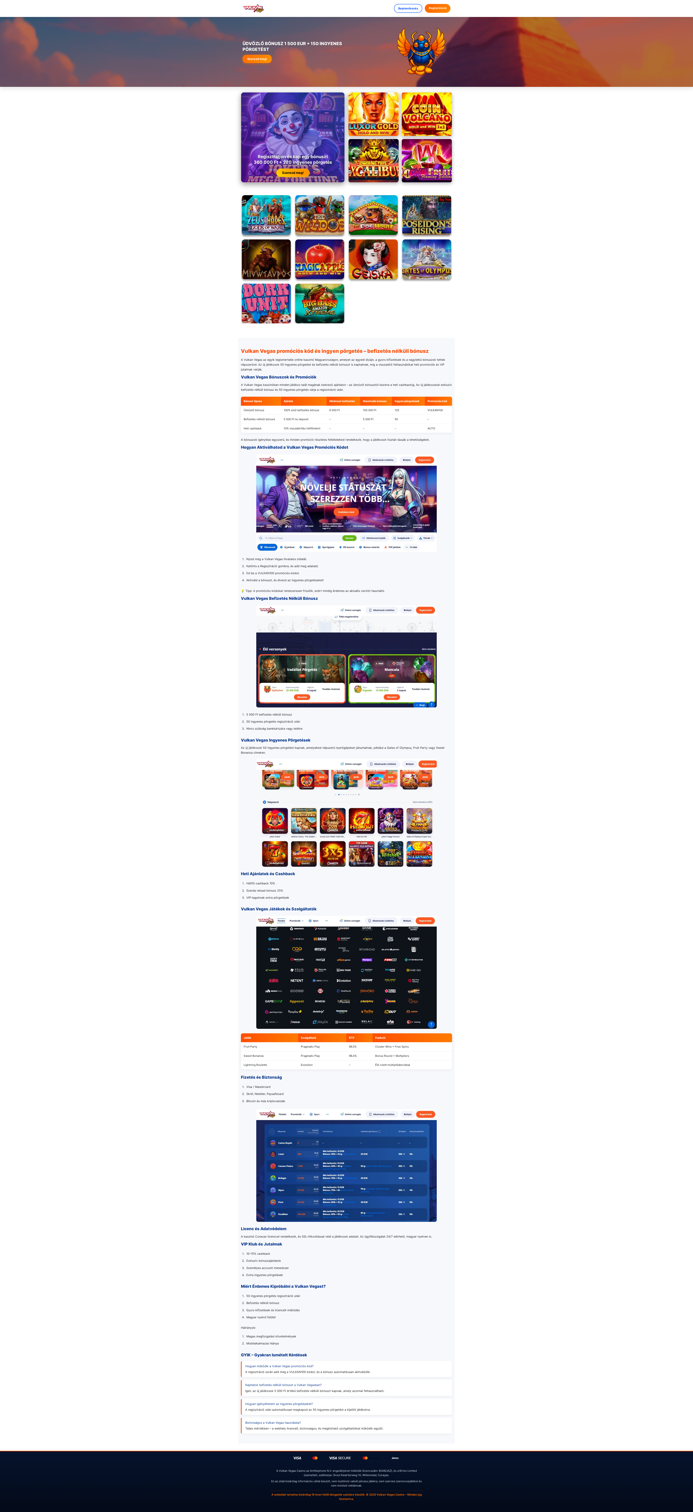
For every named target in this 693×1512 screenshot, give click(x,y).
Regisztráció (437, 8)
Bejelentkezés (408, 8)
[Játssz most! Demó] (373, 114)
